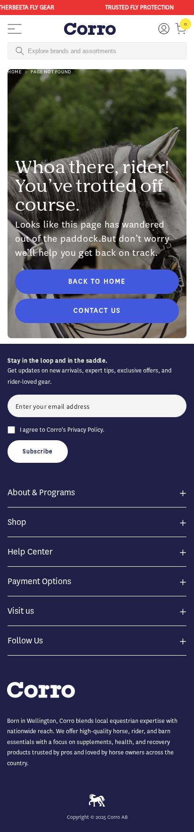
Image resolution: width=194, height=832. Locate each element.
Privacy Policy (85, 430)
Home (14, 72)
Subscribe (38, 451)
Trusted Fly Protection (138, 7)
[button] (15, 28)
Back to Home (97, 281)
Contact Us (97, 310)
